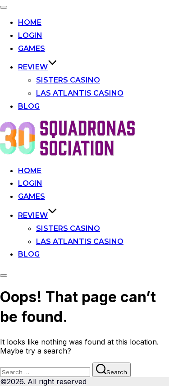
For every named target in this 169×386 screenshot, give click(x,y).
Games (31, 48)
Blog (29, 106)
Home (29, 22)
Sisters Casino (68, 80)
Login (30, 35)
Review (33, 67)
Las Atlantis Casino (79, 93)
